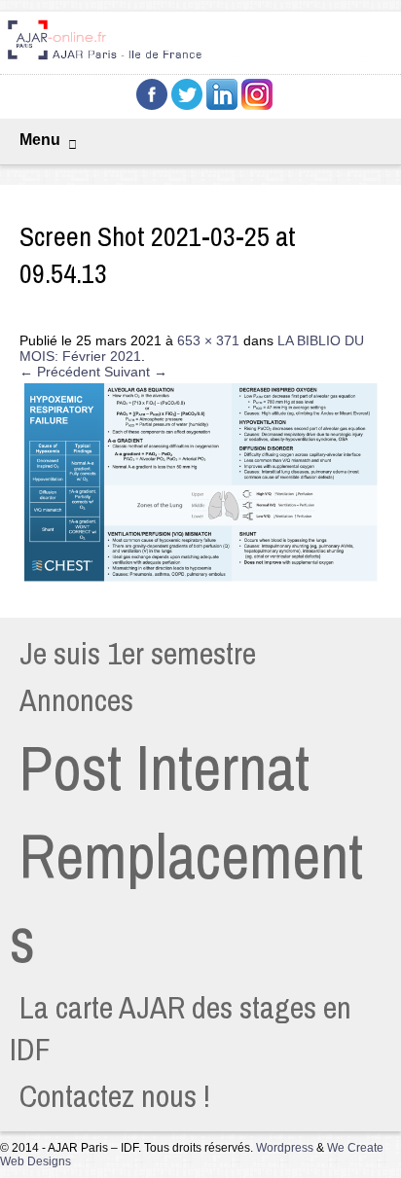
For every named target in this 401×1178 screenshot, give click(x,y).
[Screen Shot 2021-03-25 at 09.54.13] (200, 581)
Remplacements (186, 898)
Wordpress (284, 1148)
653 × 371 (208, 340)
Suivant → (135, 371)
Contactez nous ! (114, 1096)
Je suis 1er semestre (137, 653)
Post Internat (164, 767)
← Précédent (59, 371)
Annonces (76, 700)
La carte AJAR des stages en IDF (180, 1028)
